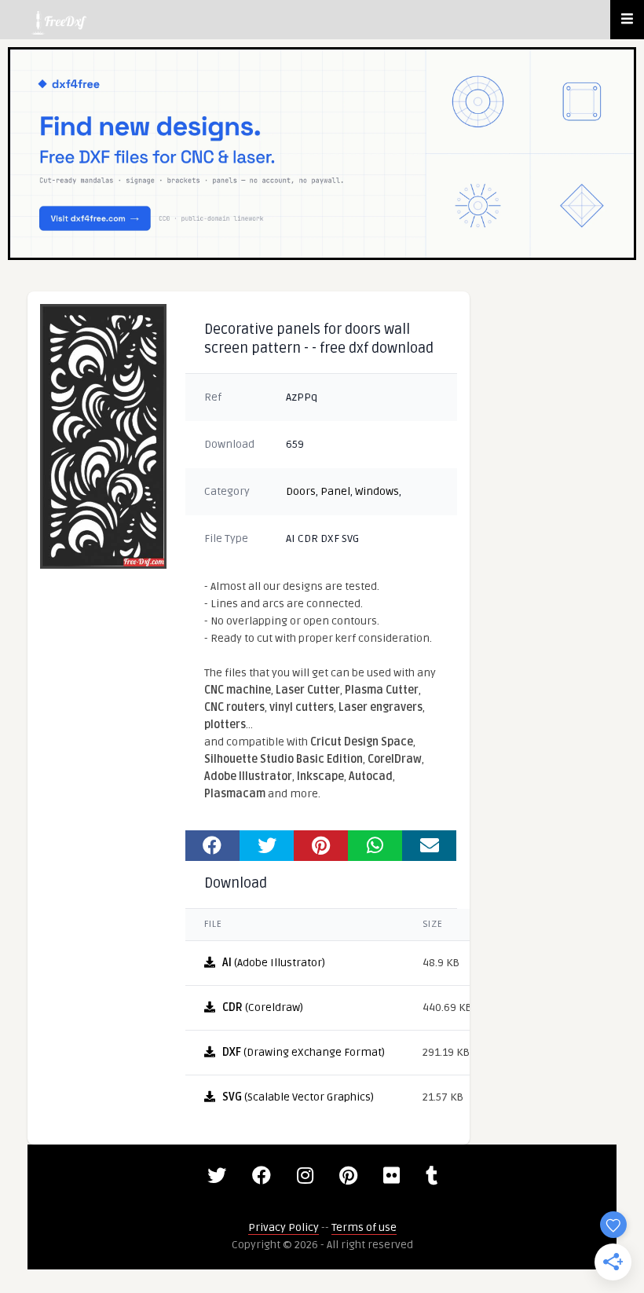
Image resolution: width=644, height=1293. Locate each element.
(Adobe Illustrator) (273, 962)
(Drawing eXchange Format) (303, 1052)
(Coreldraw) (262, 1007)
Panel (335, 491)
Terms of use (364, 1227)
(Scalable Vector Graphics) (298, 1097)
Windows (377, 491)
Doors (301, 491)
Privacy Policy (283, 1227)
